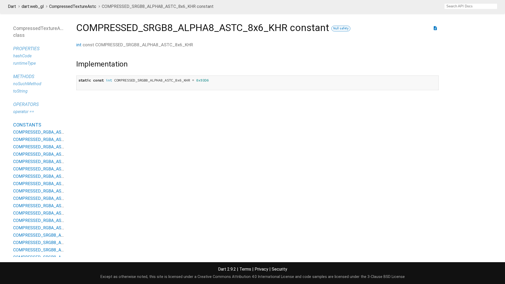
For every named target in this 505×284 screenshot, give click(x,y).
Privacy (261, 269)
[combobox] (471, 6)
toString (20, 91)
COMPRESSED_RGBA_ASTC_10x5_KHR (51, 191)
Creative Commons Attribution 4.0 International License (246, 277)
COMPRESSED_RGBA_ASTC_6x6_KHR (50, 161)
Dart (12, 6)
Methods (23, 76)
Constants (27, 125)
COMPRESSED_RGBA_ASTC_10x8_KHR (51, 205)
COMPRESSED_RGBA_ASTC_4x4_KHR (50, 132)
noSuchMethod (27, 83)
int (79, 44)
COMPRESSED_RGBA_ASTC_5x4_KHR (50, 139)
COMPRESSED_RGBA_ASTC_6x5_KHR (50, 154)
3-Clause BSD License (386, 277)
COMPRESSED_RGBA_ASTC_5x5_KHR (50, 146)
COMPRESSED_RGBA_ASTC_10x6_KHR (51, 198)
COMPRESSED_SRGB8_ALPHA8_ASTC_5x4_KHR (60, 242)
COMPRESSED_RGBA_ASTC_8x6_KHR (50, 176)
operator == (23, 111)
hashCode (22, 55)
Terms (245, 269)
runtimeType (24, 63)
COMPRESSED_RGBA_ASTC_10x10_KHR (52, 213)
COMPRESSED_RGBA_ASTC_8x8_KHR (50, 183)
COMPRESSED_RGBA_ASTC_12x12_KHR (52, 227)
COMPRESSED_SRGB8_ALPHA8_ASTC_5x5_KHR (60, 249)
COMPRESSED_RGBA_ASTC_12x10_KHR (52, 220)
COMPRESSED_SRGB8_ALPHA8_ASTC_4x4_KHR (60, 235)
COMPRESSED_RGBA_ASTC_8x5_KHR (50, 168)
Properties (26, 48)
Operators (26, 104)
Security (279, 269)
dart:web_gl (33, 6)
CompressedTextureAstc (72, 6)
